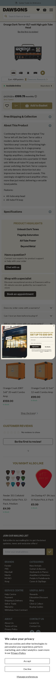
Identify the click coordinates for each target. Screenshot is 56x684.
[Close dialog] (54, 326)
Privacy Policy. (18, 653)
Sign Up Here (35, 346)
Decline (27, 669)
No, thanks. (47, 347)
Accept (27, 661)
